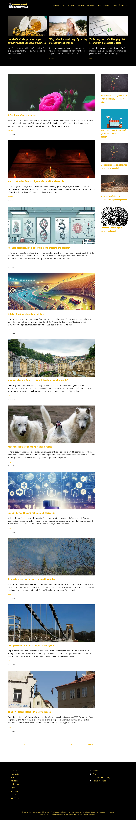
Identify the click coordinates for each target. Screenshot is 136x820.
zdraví (9, 58)
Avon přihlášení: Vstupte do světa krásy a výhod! (31, 645)
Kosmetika (65, 5)
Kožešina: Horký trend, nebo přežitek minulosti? (30, 446)
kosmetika (51, 58)
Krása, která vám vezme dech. (22, 115)
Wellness (106, 5)
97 (72, 745)
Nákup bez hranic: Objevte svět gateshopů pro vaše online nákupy (114, 133)
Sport (99, 5)
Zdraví (114, 5)
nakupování (11, 462)
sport (9, 329)
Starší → (91, 745)
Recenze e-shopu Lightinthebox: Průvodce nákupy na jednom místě (114, 98)
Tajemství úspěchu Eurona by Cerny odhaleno (29, 712)
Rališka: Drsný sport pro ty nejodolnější (26, 314)
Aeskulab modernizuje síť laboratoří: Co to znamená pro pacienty (39, 247)
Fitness (56, 5)
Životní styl (123, 5)
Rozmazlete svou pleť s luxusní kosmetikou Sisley (31, 579)
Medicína (81, 5)
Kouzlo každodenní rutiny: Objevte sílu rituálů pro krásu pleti (36, 181)
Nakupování (91, 5)
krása (9, 594)
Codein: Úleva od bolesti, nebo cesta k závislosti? (31, 513)
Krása (73, 5)
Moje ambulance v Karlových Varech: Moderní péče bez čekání (38, 380)
